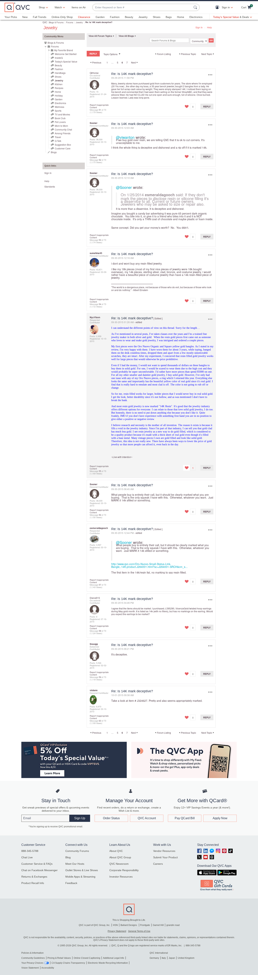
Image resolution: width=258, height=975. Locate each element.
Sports (58, 110)
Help (209, 27)
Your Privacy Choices (32, 963)
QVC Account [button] (147, 818)
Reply (207, 106)
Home (180, 17)
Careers (158, 863)
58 (100, 630)
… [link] (112, 62)
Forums (69, 22)
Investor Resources (121, 876)
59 (100, 677)
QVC (44, 22)
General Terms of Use (139, 931)
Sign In (199, 27)
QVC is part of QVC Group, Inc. (94, 925)
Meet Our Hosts (74, 863)
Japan (172, 958)
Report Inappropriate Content (99, 106)
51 (100, 109)
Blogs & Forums (56, 22)
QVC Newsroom (119, 863)
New (25, 17)
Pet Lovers (60, 122)
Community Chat (63, 129)
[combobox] (142, 7)
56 (100, 514)
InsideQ (59, 57)
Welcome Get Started (65, 54)
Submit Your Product (165, 857)
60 (100, 720)
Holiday (59, 95)
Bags (169, 17)
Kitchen (59, 84)
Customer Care (62, 148)
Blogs (54, 152)
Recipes (59, 88)
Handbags (60, 72)
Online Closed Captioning (87, 958)
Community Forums (77, 850)
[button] (218, 7)
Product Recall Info (32, 883)
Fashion (115, 17)
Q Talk (58, 140)
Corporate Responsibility (124, 870)
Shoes (156, 17)
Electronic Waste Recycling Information (108, 963)
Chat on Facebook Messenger (39, 870)
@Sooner (124, 187)
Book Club (60, 118)
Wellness (59, 106)
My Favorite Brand (63, 50)
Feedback (71, 883)
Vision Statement (30, 968)
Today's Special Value (66, 61)
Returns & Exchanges (34, 876)
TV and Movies (62, 114)
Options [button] (210, 74)
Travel (58, 137)
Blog (68, 857)
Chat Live (27, 857)
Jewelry (143, 17)
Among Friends (62, 133)
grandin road (173, 925)
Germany (154, 958)
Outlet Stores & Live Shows (81, 870)
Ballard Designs (129, 925)
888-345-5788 (29, 850)
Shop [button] (42, 7)
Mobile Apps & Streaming (80, 876)
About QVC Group (120, 857)
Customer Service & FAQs (37, 863)
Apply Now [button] (220, 818)
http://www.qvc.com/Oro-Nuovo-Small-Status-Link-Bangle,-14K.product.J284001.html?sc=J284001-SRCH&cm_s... (149, 565)
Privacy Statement (117, 931)
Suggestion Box (63, 144)
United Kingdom (186, 958)
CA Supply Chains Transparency (68, 963)
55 (100, 470)
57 (100, 584)
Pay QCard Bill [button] (185, 818)
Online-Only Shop (62, 17)
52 (100, 159)
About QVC (116, 850)
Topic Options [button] (110, 54)
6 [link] (122, 62)
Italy (164, 958)
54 (100, 304)
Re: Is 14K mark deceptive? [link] (98, 22)
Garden (100, 17)
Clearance (84, 17)
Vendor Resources (164, 850)
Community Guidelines (33, 958)
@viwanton (125, 137)
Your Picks (11, 17)
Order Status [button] (111, 818)
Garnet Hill (158, 925)
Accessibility (47, 968)
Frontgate (145, 925)
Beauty (129, 17)
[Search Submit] (195, 7)
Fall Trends (39, 17)
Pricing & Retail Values (59, 958)
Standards (49, 186)
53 (100, 239)
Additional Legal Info (113, 958)
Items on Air (79, 7)
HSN (115, 925)
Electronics (195, 17)
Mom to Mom (61, 125)
